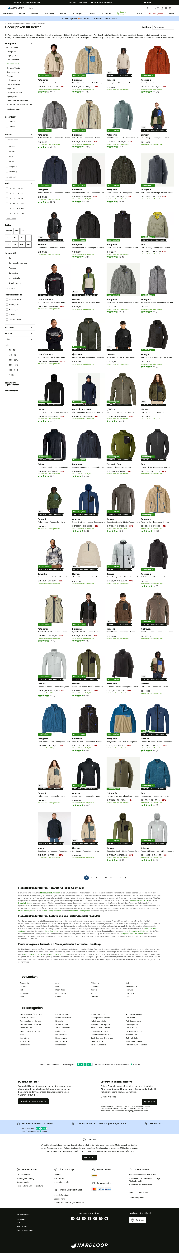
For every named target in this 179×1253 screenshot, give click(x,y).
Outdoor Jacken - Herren (22, 23)
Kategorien (10, 44)
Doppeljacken (13, 72)
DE (155, 8)
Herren (10, 23)
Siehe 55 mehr (11, 177)
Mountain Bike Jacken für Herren (20, 105)
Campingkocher (62, 1014)
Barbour (58, 997)
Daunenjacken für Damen (31, 1014)
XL (28, 237)
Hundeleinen (131, 1028)
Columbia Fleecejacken (101, 1035)
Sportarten (106, 13)
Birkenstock (131, 993)
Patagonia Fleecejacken (101, 1024)
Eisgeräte (59, 1021)
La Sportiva (24, 993)
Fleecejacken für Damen (33, 954)
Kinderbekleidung (98, 1014)
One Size (9, 231)
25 (121, 878)
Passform (9, 327)
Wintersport (78, 13)
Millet (57, 986)
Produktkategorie (13, 295)
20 (111, 878)
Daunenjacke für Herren (139, 931)
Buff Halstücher (132, 1038)
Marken (140, 13)
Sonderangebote (156, 13)
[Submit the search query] (147, 8)
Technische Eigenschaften (12, 384)
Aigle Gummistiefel (98, 1021)
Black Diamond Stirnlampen (102, 1038)
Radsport (92, 13)
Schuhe (21, 13)
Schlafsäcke (25, 1045)
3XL (14, 244)
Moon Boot (60, 990)
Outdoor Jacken (11, 47)
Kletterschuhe (61, 1035)
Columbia (95, 986)
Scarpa (94, 990)
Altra (57, 983)
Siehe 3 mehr (11, 219)
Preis (7, 183)
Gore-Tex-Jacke (52, 931)
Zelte (22, 1035)
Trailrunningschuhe (63, 1028)
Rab (21, 990)
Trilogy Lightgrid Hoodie (51, 911)
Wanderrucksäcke (63, 1018)
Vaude (93, 993)
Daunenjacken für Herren (30, 1024)
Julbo (128, 983)
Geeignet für (11, 253)
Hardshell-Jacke (25, 903)
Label (7, 339)
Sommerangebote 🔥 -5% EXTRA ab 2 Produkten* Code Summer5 (89, 18)
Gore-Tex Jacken (14, 93)
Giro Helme (130, 1018)
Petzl (128, 997)
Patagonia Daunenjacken (136, 1045)
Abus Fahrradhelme (134, 1041)
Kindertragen (60, 1045)
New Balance (131, 986)
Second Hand (123, 14)
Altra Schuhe (131, 1035)
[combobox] (19, 139)
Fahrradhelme (61, 1041)
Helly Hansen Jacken (99, 1031)
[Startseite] (6, 23)
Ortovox (23, 986)
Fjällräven (95, 983)
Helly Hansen (60, 993)
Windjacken (12, 52)
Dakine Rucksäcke (98, 1045)
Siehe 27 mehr (11, 288)
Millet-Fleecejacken (26, 911)
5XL (28, 244)
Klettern (63, 13)
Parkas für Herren (27, 1028)
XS (23, 231)
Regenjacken (12, 56)
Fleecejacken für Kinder (58, 954)
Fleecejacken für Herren (30, 1031)
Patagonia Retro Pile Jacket (131, 934)
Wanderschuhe (61, 1024)
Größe (8, 225)
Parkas (10, 76)
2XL (8, 244)
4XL (21, 244)
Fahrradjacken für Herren (17, 101)
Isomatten (24, 1038)
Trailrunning (49, 13)
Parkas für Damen (27, 1018)
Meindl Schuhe (97, 1041)
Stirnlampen (25, 1041)
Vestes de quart (13, 109)
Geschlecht (10, 117)
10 (106, 878)
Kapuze (8, 333)
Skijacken (11, 88)
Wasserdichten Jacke (139, 900)
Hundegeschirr (132, 1024)
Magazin (172, 13)
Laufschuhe (60, 1031)
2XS (16, 231)
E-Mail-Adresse (108, 1097)
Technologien (11, 391)
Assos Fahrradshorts (134, 1014)
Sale (7, 345)
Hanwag (129, 990)
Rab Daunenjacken (134, 1021)
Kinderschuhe (61, 1038)
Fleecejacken (13, 64)
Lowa (22, 997)
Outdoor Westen (14, 68)
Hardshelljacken (13, 84)
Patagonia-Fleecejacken (79, 911)
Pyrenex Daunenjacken (100, 1028)
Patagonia (24, 983)
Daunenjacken (13, 60)
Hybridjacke (12, 97)
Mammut (94, 997)
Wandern (34, 13)
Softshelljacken (13, 80)
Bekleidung (8, 13)
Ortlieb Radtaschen (134, 1031)
